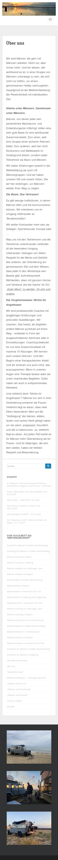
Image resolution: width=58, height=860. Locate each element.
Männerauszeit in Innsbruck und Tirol (24, 603)
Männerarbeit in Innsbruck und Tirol (24, 591)
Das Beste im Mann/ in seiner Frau (23, 505)
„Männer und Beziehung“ (19, 689)
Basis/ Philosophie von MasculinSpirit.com (27, 491)
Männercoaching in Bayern (20, 614)
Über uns (11, 666)
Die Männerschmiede (17, 660)
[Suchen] (48, 466)
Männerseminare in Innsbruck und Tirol (25, 643)
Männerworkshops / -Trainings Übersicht (26, 677)
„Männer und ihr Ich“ (16, 683)
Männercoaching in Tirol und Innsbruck (25, 620)
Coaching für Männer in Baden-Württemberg (28, 551)
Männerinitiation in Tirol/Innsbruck (23, 631)
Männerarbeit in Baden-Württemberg (24, 579)
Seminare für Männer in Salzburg (22, 654)
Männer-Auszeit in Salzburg (20, 562)
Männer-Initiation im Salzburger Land (24, 568)
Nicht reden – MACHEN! (18, 500)
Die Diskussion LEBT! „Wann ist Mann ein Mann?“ (27, 521)
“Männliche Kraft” (15, 672)
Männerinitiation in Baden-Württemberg (26, 626)
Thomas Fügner (14, 700)
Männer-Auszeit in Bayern (19, 556)
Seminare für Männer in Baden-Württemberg (28, 649)
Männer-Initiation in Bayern (20, 574)
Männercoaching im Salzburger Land (24, 608)
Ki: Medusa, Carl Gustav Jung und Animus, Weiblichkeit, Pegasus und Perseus (27, 484)
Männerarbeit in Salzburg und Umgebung (26, 597)
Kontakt (10, 706)
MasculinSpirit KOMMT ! (18, 514)
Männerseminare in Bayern (20, 637)
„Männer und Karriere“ (17, 695)
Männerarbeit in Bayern (18, 585)
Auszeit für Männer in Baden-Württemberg (27, 545)
